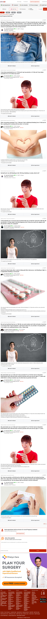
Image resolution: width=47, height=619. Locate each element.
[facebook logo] (41, 592)
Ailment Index (31, 613)
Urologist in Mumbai (11, 605)
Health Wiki (31, 612)
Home (1, 14)
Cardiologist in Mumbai (10, 596)
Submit (38, 550)
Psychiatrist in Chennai (18, 600)
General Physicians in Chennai (19, 594)
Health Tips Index (36, 612)
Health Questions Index (4, 613)
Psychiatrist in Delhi (3, 598)
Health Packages (37, 613)
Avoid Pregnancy (6, 14)
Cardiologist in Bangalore (26, 596)
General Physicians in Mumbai (11, 594)
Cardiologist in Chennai (18, 596)
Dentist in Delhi (2, 592)
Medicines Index (26, 613)
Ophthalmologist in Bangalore (27, 608)
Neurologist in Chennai (18, 604)
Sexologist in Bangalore (26, 610)
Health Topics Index (19, 613)
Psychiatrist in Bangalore (26, 600)
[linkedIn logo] (41, 594)
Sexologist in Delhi (3, 605)
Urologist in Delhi (3, 602)
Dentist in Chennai (19, 592)
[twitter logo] (44, 592)
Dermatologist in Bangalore (26, 602)
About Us (33, 592)
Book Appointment (35, 65)
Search (45, 9)
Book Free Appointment (35, 1)
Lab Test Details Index (4, 615)
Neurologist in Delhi (3, 601)
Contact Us (33, 593)
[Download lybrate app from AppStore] (43, 602)
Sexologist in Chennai (18, 609)
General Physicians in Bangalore (27, 594)
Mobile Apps (34, 595)
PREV (2, 523)
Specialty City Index (25, 612)
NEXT (44, 523)
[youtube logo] (44, 594)
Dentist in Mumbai (11, 592)
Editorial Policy (34, 602)
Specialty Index (19, 612)
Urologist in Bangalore (26, 606)
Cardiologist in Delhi (3, 595)
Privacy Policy (34, 601)
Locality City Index (13, 612)
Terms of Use (34, 596)
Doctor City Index (7, 612)
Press (33, 603)
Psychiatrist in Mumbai (10, 600)
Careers (33, 594)
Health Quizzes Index (12, 613)
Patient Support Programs (21, 615)
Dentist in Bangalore (27, 592)
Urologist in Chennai (19, 605)
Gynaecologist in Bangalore (26, 598)
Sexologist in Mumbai (10, 609)
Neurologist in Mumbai (10, 604)
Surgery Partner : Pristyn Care (34, 598)
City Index (2, 612)
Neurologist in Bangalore (26, 604)
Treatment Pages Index (12, 615)
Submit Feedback (12, 65)
